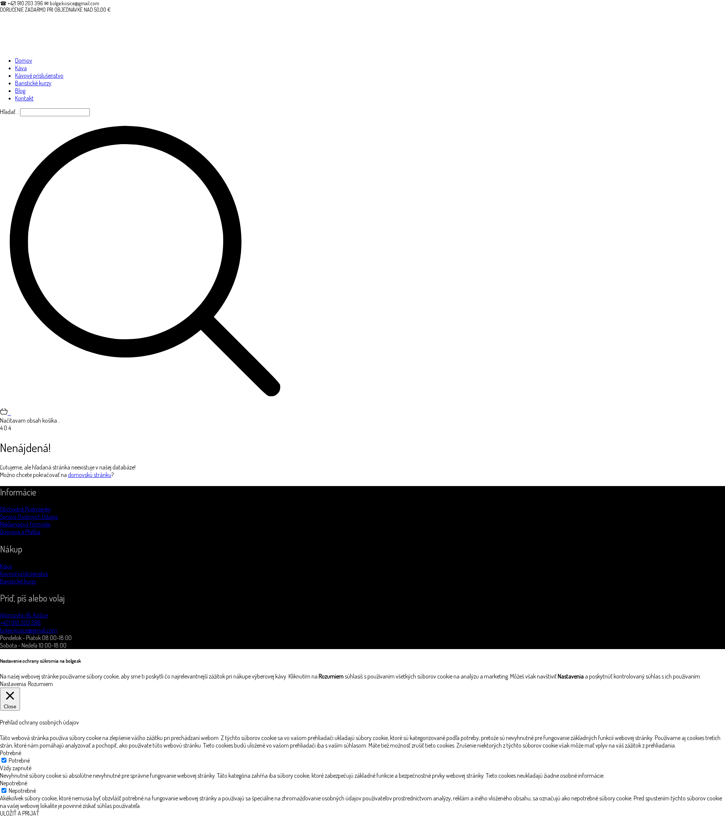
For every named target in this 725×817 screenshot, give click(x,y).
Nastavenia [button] (13, 684)
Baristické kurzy (18, 581)
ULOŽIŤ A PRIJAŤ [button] (19, 813)
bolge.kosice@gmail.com (28, 630)
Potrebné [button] (10, 753)
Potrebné (19, 760)
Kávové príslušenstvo (24, 573)
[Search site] (145, 404)
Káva (6, 566)
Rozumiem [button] (40, 684)
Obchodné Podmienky (25, 509)
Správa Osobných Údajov (29, 516)
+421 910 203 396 (20, 622)
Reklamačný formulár (25, 524)
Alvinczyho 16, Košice (24, 615)
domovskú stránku (89, 475)
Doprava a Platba (20, 531)
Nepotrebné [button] (13, 783)
